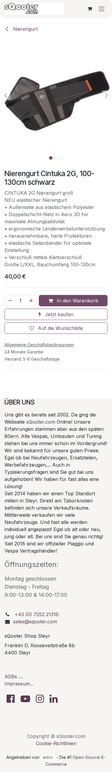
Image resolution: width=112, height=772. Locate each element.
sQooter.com (40, 422)
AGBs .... (13, 676)
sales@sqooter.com (35, 622)
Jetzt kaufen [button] (58, 314)
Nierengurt (25, 29)
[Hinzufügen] (31, 300)
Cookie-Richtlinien (56, 743)
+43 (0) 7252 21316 (37, 614)
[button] (5, 95)
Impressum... (18, 684)
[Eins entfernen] (10, 300)
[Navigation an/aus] (102, 8)
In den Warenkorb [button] (76, 301)
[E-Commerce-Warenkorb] (90, 9)
